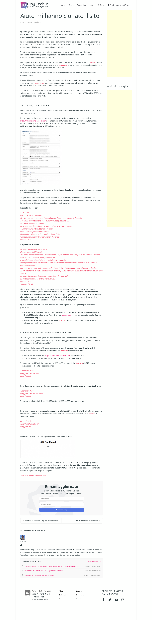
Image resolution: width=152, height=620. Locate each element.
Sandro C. (37, 22)
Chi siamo (79, 591)
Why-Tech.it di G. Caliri (41, 591)
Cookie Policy (63, 595)
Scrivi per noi (80, 595)
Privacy (61, 591)
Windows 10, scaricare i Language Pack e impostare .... (43, 521)
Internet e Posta (26, 22)
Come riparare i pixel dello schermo (86, 521)
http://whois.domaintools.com (33, 121)
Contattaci (79, 599)
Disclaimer (62, 599)
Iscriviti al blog (61, 510)
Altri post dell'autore (94, 561)
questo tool (66, 315)
